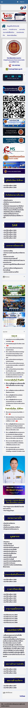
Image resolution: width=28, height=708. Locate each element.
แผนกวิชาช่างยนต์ (9, 546)
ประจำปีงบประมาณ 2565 (10, 617)
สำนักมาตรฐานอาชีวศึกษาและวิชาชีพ (14, 210)
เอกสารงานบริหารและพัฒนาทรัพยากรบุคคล (14, 254)
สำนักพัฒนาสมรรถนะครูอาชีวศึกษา (13, 208)
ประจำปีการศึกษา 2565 (10, 234)
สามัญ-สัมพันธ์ (8, 544)
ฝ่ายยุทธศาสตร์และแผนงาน (11, 529)
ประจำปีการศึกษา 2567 (10, 238)
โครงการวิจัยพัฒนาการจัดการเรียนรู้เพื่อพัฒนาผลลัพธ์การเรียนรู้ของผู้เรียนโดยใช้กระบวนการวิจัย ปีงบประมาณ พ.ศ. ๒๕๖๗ (14, 653)
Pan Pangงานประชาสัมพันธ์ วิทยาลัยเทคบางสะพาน (13, 508)
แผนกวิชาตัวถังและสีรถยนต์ (11, 548)
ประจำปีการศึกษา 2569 (10, 187)
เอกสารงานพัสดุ (8, 251)
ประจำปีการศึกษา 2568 (10, 186)
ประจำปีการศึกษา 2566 (10, 236)
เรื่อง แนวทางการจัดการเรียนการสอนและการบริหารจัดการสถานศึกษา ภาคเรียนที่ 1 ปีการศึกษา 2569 (15, 365)
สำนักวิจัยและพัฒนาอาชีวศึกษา (12, 212)
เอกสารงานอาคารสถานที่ (10, 258)
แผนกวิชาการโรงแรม (9, 563)
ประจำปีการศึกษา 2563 (10, 230)
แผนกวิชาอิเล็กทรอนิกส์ (10, 557)
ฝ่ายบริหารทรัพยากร (9, 523)
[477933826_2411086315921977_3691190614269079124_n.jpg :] (14, 48)
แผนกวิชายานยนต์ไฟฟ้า (10, 549)
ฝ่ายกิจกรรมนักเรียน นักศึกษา (12, 527)
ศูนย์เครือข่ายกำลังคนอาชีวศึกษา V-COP (13, 217)
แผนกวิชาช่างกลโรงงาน (10, 551)
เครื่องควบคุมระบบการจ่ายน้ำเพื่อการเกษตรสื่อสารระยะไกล (12, 636)
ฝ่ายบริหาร (7, 542)
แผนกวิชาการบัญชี (9, 559)
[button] (13, 26)
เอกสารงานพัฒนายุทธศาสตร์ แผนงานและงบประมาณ (14, 261)
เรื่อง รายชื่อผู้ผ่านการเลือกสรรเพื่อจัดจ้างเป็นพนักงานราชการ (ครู (15, 384)
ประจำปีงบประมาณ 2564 (10, 615)
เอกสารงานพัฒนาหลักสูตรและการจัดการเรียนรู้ (13, 269)
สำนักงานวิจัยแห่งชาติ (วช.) (11, 214)
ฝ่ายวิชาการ (7, 525)
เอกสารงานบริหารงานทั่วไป (11, 272)
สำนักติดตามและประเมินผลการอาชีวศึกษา (12, 203)
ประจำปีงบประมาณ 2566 (10, 619)
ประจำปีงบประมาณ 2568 (10, 622)
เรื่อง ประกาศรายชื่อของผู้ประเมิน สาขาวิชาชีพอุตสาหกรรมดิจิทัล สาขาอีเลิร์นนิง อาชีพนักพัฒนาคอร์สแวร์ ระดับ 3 (14, 443)
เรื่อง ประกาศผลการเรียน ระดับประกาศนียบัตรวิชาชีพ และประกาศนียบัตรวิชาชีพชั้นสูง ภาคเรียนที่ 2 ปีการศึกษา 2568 (15, 449)
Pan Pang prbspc (9, 510)
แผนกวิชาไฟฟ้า (8, 555)
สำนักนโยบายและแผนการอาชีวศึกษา (14, 206)
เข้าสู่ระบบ (22, 2)
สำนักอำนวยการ (8, 200)
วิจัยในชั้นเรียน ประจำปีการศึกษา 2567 (14, 649)
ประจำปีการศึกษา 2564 (10, 232)
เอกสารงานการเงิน (9, 257)
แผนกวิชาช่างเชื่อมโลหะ (10, 553)
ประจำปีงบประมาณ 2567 (10, 620)
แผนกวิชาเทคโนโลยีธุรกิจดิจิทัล (12, 561)
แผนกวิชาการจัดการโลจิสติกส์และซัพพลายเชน (12, 566)
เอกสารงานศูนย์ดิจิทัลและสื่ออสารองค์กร (14, 265)
